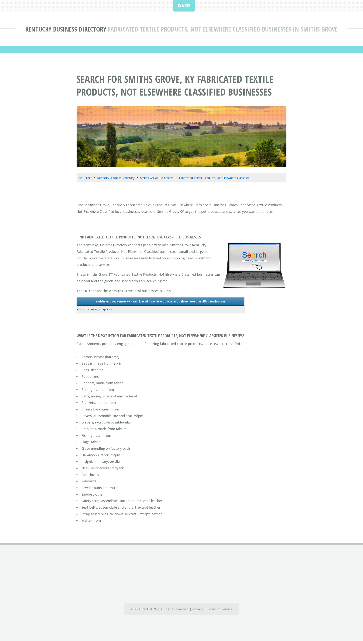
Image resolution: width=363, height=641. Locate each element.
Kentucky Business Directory (65, 29)
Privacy (197, 609)
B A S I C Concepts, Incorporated (95, 309)
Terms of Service (219, 609)
